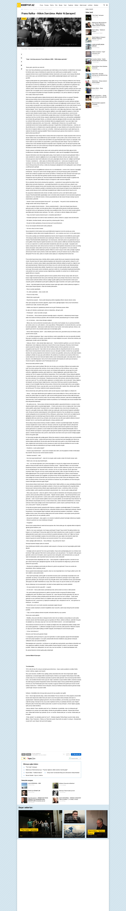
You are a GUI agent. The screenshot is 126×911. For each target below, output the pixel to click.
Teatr (65, 5)
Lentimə (68, 754)
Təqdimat (70, 5)
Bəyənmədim (75, 758)
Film (56, 5)
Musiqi (60, 5)
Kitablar (96, 5)
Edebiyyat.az (26, 9)
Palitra (52, 5)
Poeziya (46, 5)
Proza (41, 5)
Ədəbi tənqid (83, 5)
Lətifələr (90, 5)
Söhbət (76, 5)
